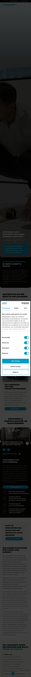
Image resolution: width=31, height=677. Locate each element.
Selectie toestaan (15, 366)
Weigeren (15, 372)
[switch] (26, 342)
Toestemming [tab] (6, 308)
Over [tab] (25, 308)
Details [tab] (16, 308)
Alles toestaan (15, 361)
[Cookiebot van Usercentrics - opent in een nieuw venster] (22, 303)
